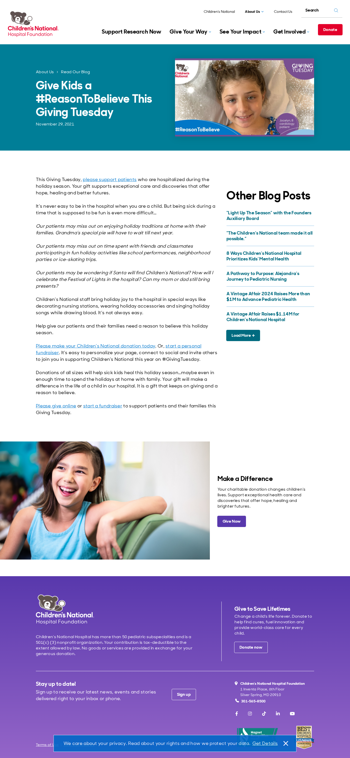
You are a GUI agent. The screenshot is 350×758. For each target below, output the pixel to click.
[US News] (304, 737)
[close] (285, 743)
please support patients (110, 179)
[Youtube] (292, 714)
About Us (45, 72)
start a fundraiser (102, 406)
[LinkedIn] (278, 714)
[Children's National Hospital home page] (65, 609)
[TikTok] (264, 714)
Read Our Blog (75, 72)
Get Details (265, 743)
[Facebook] (236, 714)
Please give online (56, 406)
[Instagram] (250, 714)
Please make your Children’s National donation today (95, 346)
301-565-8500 (253, 701)
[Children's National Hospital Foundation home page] (34, 24)
